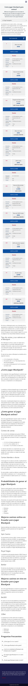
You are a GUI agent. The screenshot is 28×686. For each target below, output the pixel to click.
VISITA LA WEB (14, 51)
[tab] (14, 641)
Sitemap (4, 677)
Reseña (14, 55)
